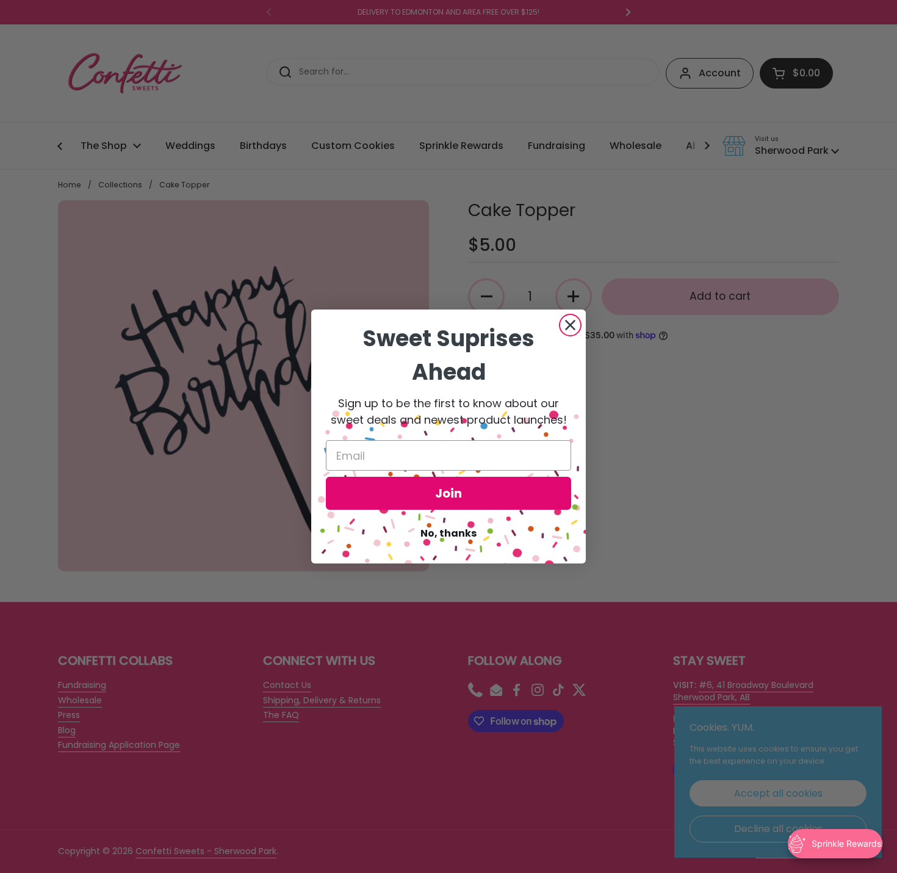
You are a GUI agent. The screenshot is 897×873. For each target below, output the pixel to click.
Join (448, 493)
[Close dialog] (570, 325)
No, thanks (448, 533)
